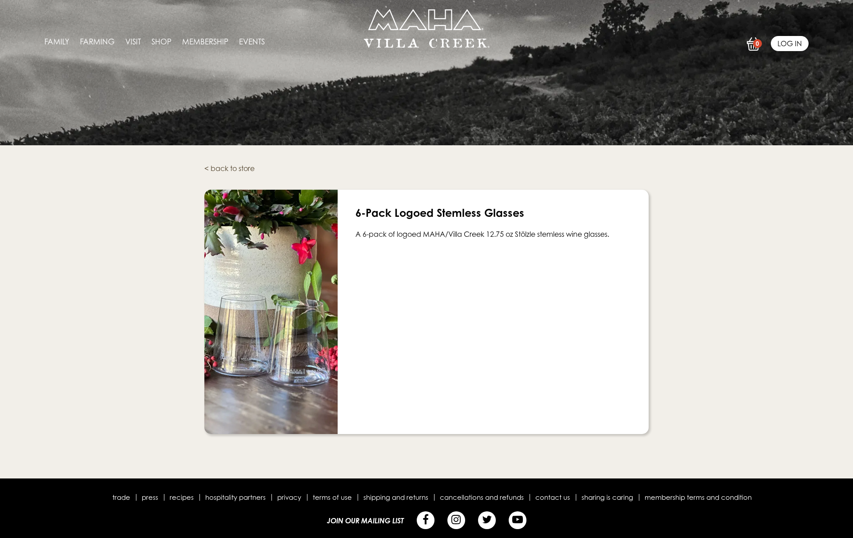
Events (252, 41)
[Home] (427, 45)
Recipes (182, 497)
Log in (789, 43)
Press (150, 497)
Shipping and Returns (395, 497)
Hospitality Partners (235, 497)
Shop (161, 41)
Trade (121, 497)
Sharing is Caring (607, 497)
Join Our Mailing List (365, 520)
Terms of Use (332, 497)
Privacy (289, 497)
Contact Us (552, 497)
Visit (133, 41)
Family (56, 41)
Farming (97, 41)
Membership (205, 41)
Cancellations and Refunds (482, 497)
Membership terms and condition (698, 497)
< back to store (229, 168)
